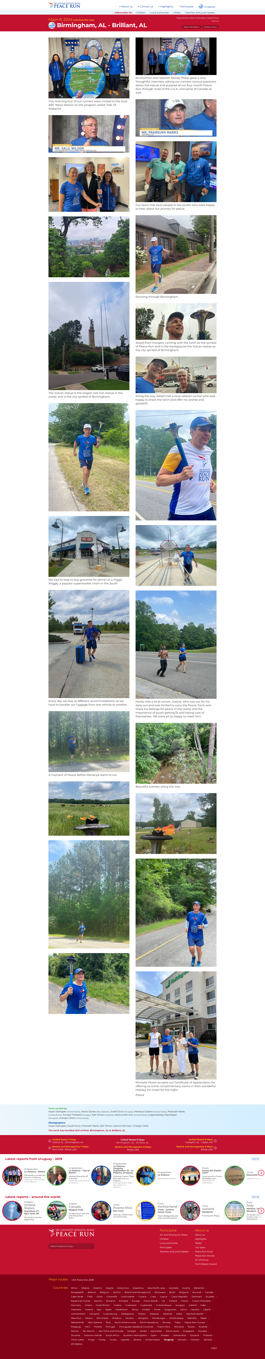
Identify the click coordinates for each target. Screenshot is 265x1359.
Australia (174, 1288)
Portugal (111, 1326)
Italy (99, 1309)
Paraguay (76, 1326)
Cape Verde (77, 1296)
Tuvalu (113, 1339)
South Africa (113, 1335)
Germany (76, 1305)
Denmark (197, 1296)
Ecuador (210, 1296)
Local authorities (160, 12)
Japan (108, 1309)
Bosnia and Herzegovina (138, 1292)
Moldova (117, 1318)
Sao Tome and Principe (111, 1331)
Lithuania (94, 1313)
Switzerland (179, 1335)
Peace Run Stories (205, 1255)
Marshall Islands (195, 1313)
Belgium (105, 1292)
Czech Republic (179, 1296)
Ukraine (137, 1339)
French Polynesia (201, 1301)
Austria (186, 1288)
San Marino (89, 1331)
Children (140, 12)
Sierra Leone (173, 1331)
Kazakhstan (121, 1309)
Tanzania (195, 1335)
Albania (85, 1288)
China (99, 1296)
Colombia (112, 1296)
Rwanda (203, 1326)
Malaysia (154, 1313)
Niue (108, 1322)
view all (255, 1159)
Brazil (172, 1292)
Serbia (143, 1331)
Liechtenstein (78, 1313)
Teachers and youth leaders (200, 12)
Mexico (89, 1318)
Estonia (98, 1301)
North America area (125, 1322)
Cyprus (164, 1296)
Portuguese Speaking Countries (136, 1326)
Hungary (180, 1305)
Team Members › (191, 27)
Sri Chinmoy (201, 1259)
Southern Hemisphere (135, 1335)
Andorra (97, 1288)
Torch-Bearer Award (206, 1264)
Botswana (160, 1292)
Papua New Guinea (195, 1322)
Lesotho (195, 1309)
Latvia (183, 1309)
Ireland (89, 1309)
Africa (74, 1288)
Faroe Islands (151, 1301)
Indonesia (76, 1309)
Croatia (142, 1296)
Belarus (92, 1292)
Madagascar (128, 1313)
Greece (118, 1305)
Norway (166, 1322)
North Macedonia (149, 1322)
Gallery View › (210, 27)
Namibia (192, 1318)
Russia (191, 1326)
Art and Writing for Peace (174, 1234)
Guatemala (146, 1305)
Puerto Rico (164, 1326)
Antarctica (123, 1288)
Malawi (142, 1313)
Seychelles (156, 1331)
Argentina (138, 1288)
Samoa (75, 1331)
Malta (179, 1313)
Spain (154, 1335)
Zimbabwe (76, 1344)
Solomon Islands (93, 1335)
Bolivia (117, 1292)
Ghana (88, 1305)
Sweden (165, 1335)
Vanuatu (182, 1339)
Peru (88, 1326)
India (203, 1305)
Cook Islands (128, 1296)
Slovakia (202, 1331)
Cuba (153, 1296)
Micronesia (103, 1318)
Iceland (193, 1305)
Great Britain (103, 1305)
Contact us (146, 6)
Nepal (203, 1318)
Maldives (168, 1313)
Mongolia (143, 1318)
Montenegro (159, 1318)
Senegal (131, 1331)
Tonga (91, 1339)
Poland (98, 1326)
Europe (136, 1301)
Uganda (125, 1339)
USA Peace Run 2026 (82, 1279)
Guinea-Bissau (164, 1305)
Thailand (208, 1335)
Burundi (197, 1292)
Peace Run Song (204, 1251)
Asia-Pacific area (156, 1288)
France (185, 1301)
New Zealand (95, 1322)
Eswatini (111, 1301)
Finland (173, 1301)
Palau (178, 1322)
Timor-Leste (77, 1339)
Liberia (207, 1309)
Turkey (102, 1339)
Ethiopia (124, 1301)
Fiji (164, 1301)
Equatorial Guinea (81, 1301)
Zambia (208, 1339)
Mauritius (76, 1318)
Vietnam (195, 1339)
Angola (110, 1288)
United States (152, 1339)
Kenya (135, 1309)
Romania (179, 1326)
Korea (157, 1309)
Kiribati (146, 1309)
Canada (209, 1292)
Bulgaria (184, 1292)
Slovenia (76, 1335)
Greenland (131, 1305)
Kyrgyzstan (170, 1309)
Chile (90, 1296)
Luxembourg (110, 1313)
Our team (200, 1247)
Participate (187, 6)
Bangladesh (77, 1292)
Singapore (189, 1331)
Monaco (130, 1318)
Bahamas (199, 1288)
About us (127, 6)
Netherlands (78, 1322)
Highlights (166, 6)
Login (214, 1348)
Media (177, 12)
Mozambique (176, 1318)
